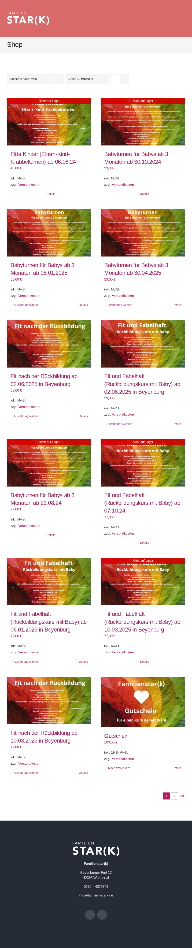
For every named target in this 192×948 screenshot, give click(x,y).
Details (50, 194)
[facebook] (90, 915)
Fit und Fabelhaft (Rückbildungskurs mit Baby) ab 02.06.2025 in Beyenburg (142, 384)
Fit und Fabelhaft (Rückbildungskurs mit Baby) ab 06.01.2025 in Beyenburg (48, 622)
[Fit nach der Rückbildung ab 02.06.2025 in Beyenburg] (49, 344)
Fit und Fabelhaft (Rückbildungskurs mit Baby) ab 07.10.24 (142, 503)
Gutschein (116, 736)
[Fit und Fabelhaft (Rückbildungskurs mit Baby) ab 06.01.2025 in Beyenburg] (49, 581)
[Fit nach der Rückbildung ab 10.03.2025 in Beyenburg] (49, 700)
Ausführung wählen (26, 305)
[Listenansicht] (124, 79)
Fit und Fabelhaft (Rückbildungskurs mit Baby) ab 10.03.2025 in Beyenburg (142, 622)
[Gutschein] (143, 702)
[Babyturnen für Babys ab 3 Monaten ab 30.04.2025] (143, 233)
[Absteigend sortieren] (59, 79)
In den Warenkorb (118, 768)
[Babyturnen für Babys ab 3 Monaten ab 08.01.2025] (49, 233)
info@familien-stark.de (96, 895)
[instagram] (102, 915)
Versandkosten (29, 184)
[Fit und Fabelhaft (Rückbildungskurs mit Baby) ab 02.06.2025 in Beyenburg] (143, 344)
